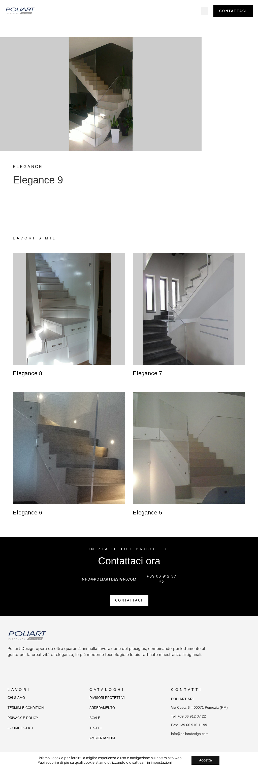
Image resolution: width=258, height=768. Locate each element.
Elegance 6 (27, 512)
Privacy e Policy (23, 718)
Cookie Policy (21, 728)
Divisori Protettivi (107, 698)
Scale (94, 718)
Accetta (205, 760)
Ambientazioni (102, 738)
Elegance (28, 166)
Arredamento (102, 708)
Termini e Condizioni (26, 708)
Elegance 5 (147, 512)
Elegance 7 (147, 373)
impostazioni (161, 762)
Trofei (95, 728)
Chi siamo (16, 698)
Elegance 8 (27, 373)
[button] (204, 11)
